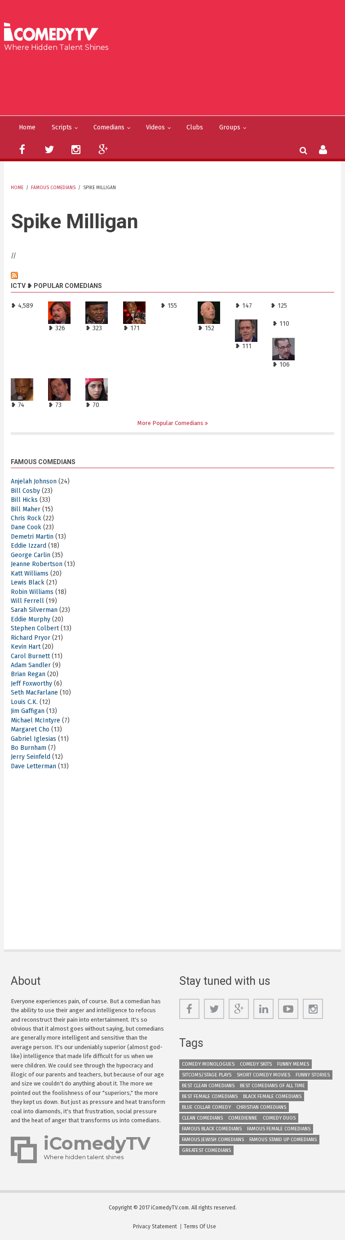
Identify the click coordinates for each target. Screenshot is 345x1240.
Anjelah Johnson (34, 481)
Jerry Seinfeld (30, 757)
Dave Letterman (33, 766)
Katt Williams (30, 573)
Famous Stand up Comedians (283, 1140)
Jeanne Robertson (36, 564)
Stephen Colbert (35, 628)
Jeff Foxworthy (31, 683)
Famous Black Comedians (212, 1129)
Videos (155, 127)
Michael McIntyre (35, 720)
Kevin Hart (25, 647)
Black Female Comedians (272, 1096)
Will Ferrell (27, 601)
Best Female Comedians (210, 1096)
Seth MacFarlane (34, 692)
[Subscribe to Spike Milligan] (172, 275)
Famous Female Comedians (278, 1129)
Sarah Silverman (34, 610)
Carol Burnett (30, 656)
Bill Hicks (24, 500)
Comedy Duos (279, 1118)
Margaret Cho (30, 729)
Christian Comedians (261, 1107)
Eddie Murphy (30, 619)
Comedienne (242, 1118)
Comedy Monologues (208, 1064)
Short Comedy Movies (263, 1075)
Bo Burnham (28, 748)
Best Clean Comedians (208, 1086)
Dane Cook (26, 527)
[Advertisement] (176, 82)
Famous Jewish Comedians (213, 1140)
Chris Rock (26, 518)
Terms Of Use (200, 1226)
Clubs (194, 127)
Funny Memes (293, 1064)
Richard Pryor (30, 638)
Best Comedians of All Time (272, 1086)
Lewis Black (27, 582)
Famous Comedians (53, 187)
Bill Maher (25, 509)
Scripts (62, 127)
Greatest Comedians (206, 1150)
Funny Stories (313, 1075)
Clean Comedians (202, 1118)
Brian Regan (28, 674)
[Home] (54, 32)
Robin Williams (32, 592)
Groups (229, 127)
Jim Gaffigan (27, 711)
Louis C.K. (24, 702)
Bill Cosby (25, 491)
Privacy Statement (155, 1226)
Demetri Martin (32, 536)
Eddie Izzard (28, 545)
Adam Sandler (31, 665)
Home (27, 127)
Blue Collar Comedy (206, 1107)
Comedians (108, 127)
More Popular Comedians (171, 423)
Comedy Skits (256, 1064)
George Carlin (30, 555)
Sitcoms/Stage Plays (206, 1075)
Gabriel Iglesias (33, 739)
